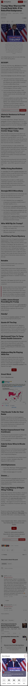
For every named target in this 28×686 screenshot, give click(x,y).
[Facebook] (9, 680)
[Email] (14, 680)
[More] (24, 680)
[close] (26, 656)
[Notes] (19, 680)
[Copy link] (4, 680)
